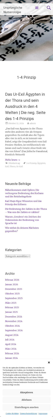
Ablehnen (27, 400)
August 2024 (11, 335)
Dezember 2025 (13, 289)
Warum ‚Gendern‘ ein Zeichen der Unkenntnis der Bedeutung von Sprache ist (23, 220)
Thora (12, 166)
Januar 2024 (11, 358)
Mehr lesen (12, 159)
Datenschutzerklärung (28, 414)
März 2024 (10, 348)
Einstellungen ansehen (26, 407)
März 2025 (10, 302)
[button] (49, 362)
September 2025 (14, 298)
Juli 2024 (9, 339)
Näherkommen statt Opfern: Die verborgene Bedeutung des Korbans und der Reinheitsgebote (24, 193)
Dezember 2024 (13, 316)
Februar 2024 (12, 353)
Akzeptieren (26, 392)
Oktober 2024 (12, 325)
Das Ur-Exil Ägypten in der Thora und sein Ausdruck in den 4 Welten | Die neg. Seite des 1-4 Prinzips (25, 106)
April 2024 (10, 344)
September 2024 (14, 330)
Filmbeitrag (14, 163)
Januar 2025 (11, 312)
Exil (7, 166)
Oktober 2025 (12, 293)
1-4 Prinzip (31, 163)
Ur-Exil (19, 166)
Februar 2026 (12, 279)
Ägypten (41, 163)
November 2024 (13, 321)
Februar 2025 (12, 307)
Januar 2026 (11, 284)
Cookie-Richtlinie (12, 414)
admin (33, 123)
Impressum (42, 414)
